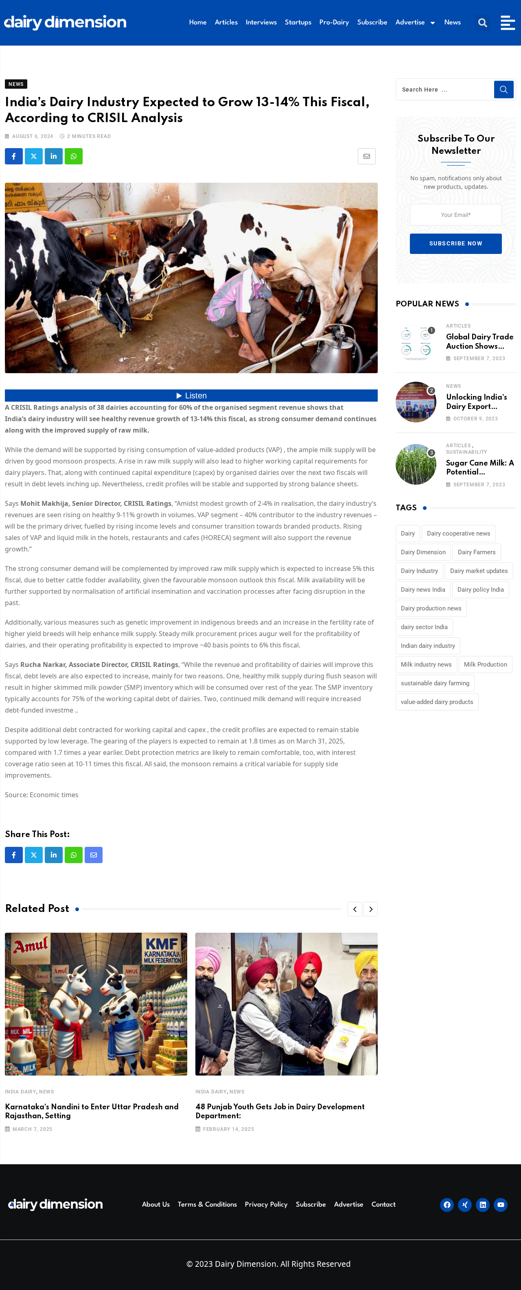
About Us (156, 1204)
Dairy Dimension (423, 552)
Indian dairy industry (428, 645)
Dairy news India (423, 589)
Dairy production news (431, 608)
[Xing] (465, 1205)
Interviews (261, 22)
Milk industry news (426, 664)
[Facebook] (447, 1205)
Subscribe (372, 22)
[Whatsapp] (74, 156)
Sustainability (466, 452)
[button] (483, 23)
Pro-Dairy (334, 22)
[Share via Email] (367, 156)
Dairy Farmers (477, 552)
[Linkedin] (483, 1205)
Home (198, 22)
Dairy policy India (481, 589)
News (452, 22)
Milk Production (485, 664)
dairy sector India (424, 627)
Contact (384, 1204)
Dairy (408, 533)
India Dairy (20, 1092)
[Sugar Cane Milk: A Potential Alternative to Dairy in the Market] (416, 464)
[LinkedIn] (54, 156)
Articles (226, 22)
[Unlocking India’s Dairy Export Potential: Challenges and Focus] (416, 402)
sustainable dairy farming (435, 683)
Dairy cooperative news (458, 533)
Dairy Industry (419, 571)
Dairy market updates (479, 571)
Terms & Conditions (207, 1204)
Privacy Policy (266, 1204)
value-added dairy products (437, 702)
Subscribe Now (456, 243)
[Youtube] (501, 1205)
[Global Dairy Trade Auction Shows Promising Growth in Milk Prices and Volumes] (416, 341)
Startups (298, 22)
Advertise (410, 22)
